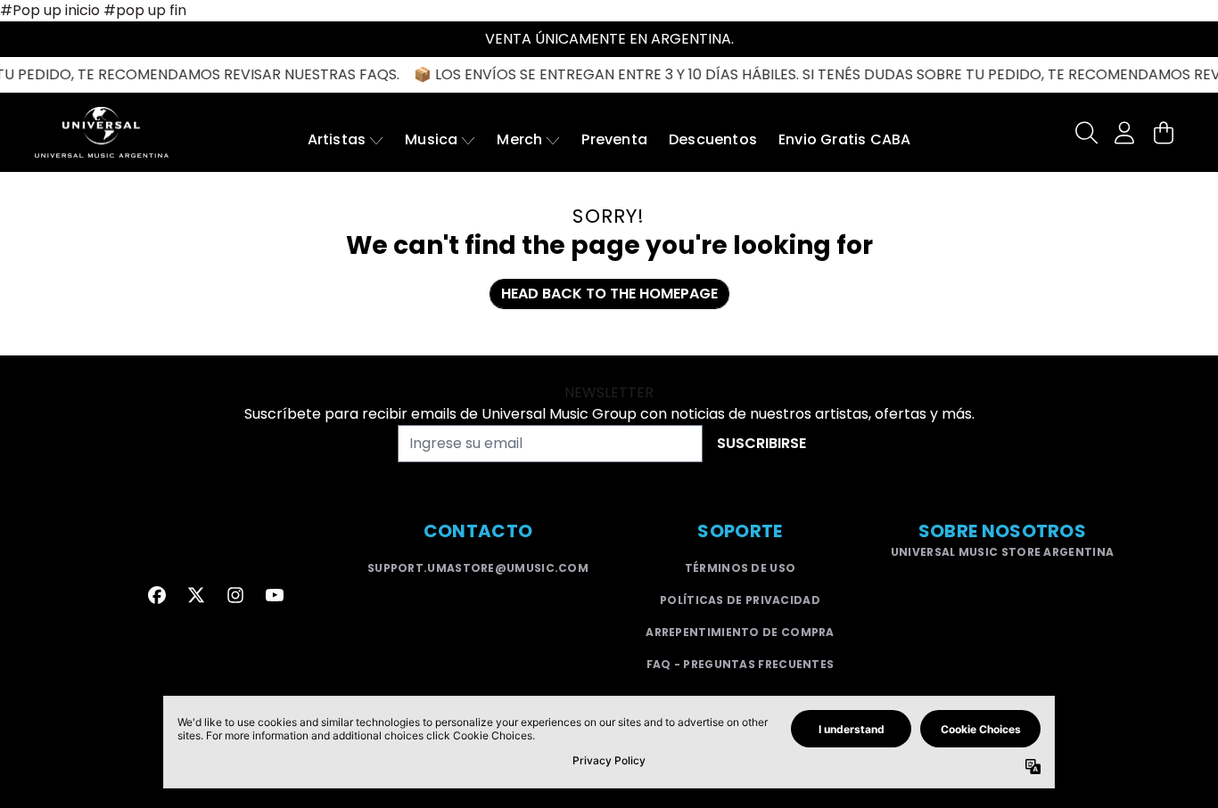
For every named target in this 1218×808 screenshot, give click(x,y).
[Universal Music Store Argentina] (102, 132)
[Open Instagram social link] (235, 595)
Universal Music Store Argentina (1002, 551)
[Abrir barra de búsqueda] (1085, 132)
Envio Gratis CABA (844, 139)
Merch (519, 139)
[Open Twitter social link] (196, 595)
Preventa (614, 139)
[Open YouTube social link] (274, 595)
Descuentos (713, 139)
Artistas (337, 139)
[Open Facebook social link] (157, 595)
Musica (431, 139)
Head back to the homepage (609, 293)
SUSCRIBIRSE (761, 443)
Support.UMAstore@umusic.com (477, 567)
